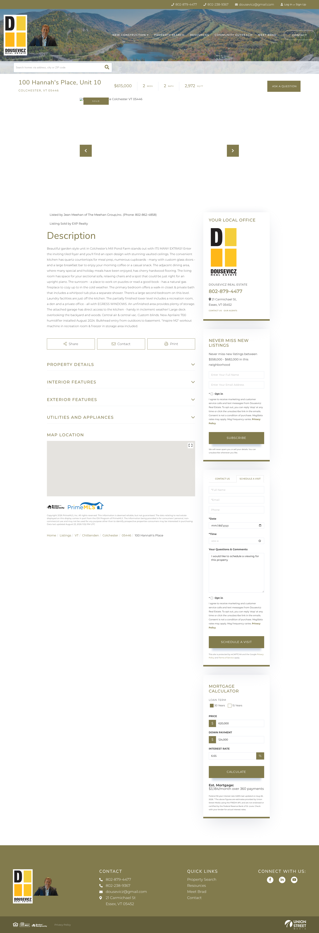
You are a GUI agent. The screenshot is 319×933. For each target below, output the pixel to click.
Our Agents (230, 310)
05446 (126, 535)
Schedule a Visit (250, 478)
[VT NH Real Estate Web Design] (295, 924)
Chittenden (90, 535)
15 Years (237, 705)
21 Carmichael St (121, 901)
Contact (299, 35)
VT (76, 535)
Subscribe (236, 438)
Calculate (236, 772)
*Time (213, 534)
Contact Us (215, 310)
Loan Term (217, 700)
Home (51, 535)
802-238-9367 (218, 4)
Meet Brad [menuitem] (267, 35)
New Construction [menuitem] (129, 35)
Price (213, 716)
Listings (65, 535)
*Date (212, 518)
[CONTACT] (284, 86)
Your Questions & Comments (228, 549)
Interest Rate (219, 748)
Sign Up (301, 4)
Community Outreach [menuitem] (234, 35)
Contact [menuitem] (194, 898)
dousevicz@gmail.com (256, 4)
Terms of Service (226, 657)
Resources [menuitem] (199, 35)
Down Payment (220, 732)
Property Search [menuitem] (169, 35)
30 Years (219, 705)
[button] (107, 67)
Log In (288, 4)
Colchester (110, 535)
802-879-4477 (186, 4)
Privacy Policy (62, 924)
